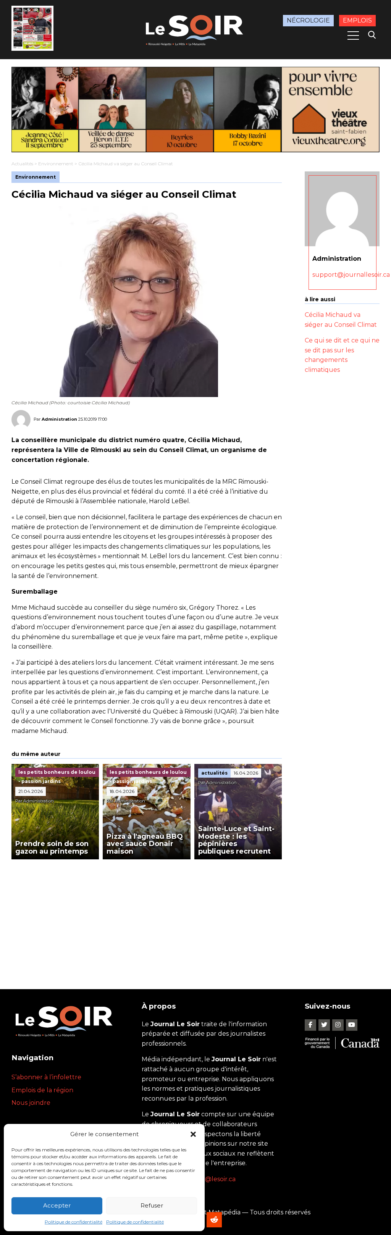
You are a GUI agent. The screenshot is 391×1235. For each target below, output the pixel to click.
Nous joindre (30, 1102)
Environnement (55, 163)
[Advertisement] (146, 916)
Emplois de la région (42, 1090)
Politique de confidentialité (73, 1222)
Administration (59, 419)
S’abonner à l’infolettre (46, 1077)
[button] (193, 1134)
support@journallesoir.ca (351, 274)
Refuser (152, 1205)
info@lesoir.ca (215, 1179)
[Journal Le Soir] (195, 29)
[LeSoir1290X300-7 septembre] (195, 109)
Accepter (57, 1205)
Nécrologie (308, 20)
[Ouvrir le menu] (353, 35)
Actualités (22, 163)
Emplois (357, 20)
